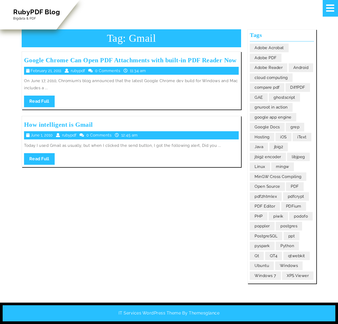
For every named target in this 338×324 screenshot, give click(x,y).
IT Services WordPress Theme (150, 313)
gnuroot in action (271, 107)
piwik (278, 216)
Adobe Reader (269, 67)
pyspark (262, 245)
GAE (259, 97)
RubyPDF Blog (36, 12)
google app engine (273, 117)
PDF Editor (265, 206)
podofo (301, 216)
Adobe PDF (266, 57)
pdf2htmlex (266, 196)
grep (294, 127)
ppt (291, 236)
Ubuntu (262, 265)
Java (259, 146)
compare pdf (267, 87)
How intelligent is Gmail (58, 124)
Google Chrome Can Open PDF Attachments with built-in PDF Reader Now (130, 60)
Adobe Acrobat (269, 47)
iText (302, 137)
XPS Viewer (298, 275)
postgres (288, 226)
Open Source (267, 186)
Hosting (262, 137)
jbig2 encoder (268, 156)
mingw (282, 166)
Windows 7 (265, 275)
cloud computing (271, 77)
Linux (260, 166)
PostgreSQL (266, 236)
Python (287, 245)
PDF (295, 186)
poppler (262, 226)
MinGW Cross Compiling (278, 176)
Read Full (42, 102)
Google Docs (267, 127)
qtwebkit (296, 255)
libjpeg (298, 156)
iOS (283, 137)
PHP (259, 216)
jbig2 (278, 146)
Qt (257, 255)
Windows (289, 265)
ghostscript (284, 97)
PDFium (293, 206)
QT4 (274, 255)
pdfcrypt (296, 196)
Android (301, 67)
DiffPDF (297, 87)
